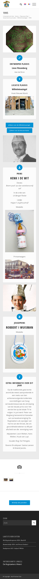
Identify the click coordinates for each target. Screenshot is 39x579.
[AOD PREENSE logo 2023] (16, 4)
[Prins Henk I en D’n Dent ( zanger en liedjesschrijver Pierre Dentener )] (11, 480)
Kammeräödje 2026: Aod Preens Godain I (15, 544)
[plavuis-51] (19, 39)
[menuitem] (20, 4)
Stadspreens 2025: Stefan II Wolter (13, 548)
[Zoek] (20, 4)
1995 (5, 13)
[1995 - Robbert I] (19, 298)
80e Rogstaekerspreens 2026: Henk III (14, 540)
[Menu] (33, 4)
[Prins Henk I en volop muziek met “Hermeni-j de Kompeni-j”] (5, 480)
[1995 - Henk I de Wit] (19, 148)
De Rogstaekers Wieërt (12, 564)
